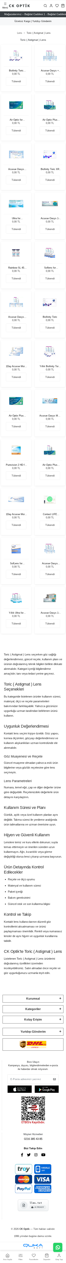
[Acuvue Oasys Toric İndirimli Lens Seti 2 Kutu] (16, 302)
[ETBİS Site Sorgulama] (33, 1111)
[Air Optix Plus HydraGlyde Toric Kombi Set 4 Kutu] (49, 105)
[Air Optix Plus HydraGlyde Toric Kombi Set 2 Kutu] (49, 450)
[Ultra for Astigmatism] (16, 203)
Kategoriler (33, 1009)
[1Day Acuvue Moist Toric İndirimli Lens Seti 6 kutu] (16, 351)
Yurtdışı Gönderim (33, 1031)
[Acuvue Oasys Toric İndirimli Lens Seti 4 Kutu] (49, 548)
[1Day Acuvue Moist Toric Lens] (16, 499)
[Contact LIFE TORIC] (49, 499)
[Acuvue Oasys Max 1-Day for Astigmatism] (49, 400)
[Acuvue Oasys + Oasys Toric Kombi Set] (49, 55)
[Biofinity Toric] (49, 302)
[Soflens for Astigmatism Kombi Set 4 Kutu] (49, 252)
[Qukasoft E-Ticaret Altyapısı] (33, 1246)
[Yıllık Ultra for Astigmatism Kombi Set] (16, 598)
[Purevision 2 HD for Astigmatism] (16, 450)
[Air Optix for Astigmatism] (16, 105)
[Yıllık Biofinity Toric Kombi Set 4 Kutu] (49, 351)
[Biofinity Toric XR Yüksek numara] (49, 154)
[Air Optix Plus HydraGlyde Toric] (16, 400)
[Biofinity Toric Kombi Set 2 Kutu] (16, 55)
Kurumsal (33, 998)
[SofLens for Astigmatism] (16, 548)
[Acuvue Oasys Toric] (16, 154)
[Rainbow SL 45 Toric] (16, 252)
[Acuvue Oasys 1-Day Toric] (49, 203)
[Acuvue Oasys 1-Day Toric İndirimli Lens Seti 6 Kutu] (49, 598)
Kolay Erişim (33, 1019)
